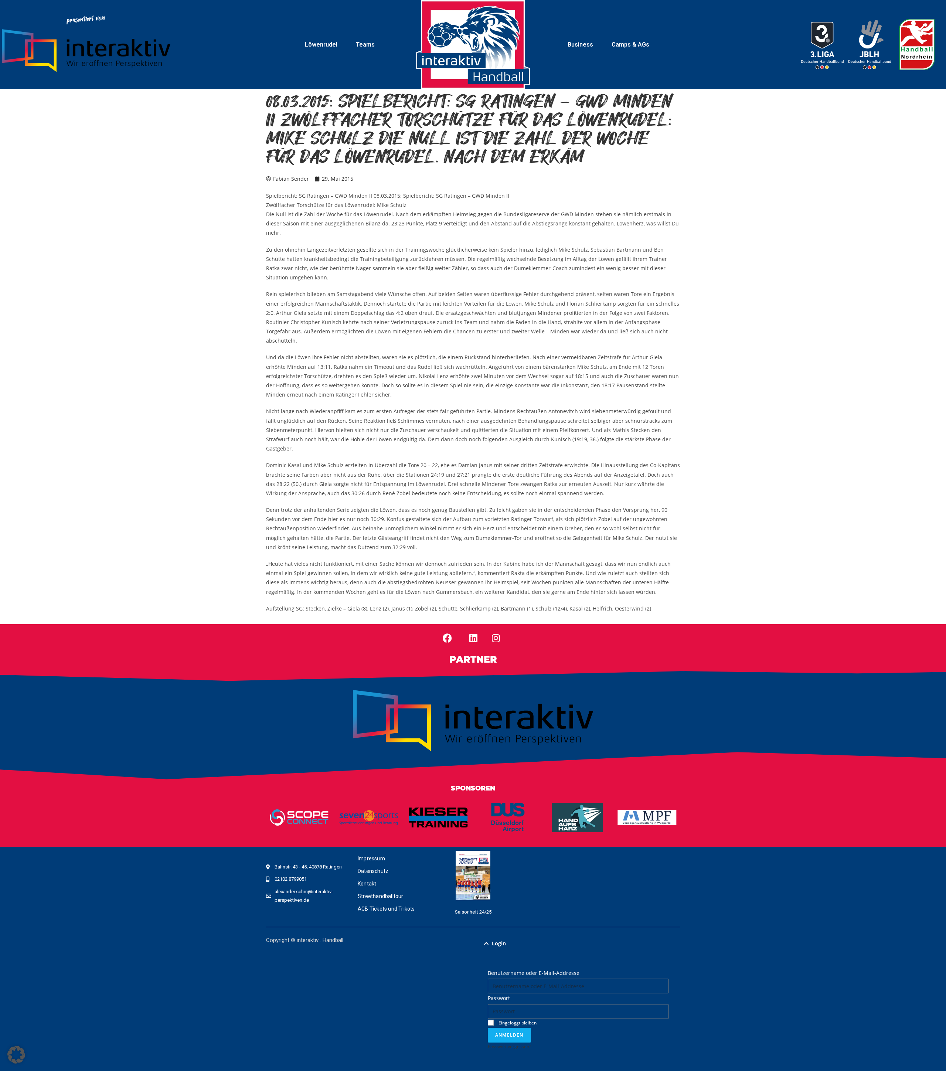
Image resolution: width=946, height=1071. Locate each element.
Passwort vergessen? (509, 1046)
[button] (578, 943)
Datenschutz (373, 871)
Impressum (371, 858)
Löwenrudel (321, 44)
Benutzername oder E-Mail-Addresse (533, 972)
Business (580, 44)
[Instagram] (496, 638)
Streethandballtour (381, 896)
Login (499, 943)
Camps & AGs (630, 44)
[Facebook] (447, 638)
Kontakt (367, 884)
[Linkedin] (473, 638)
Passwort (499, 998)
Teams (365, 44)
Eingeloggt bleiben (517, 1023)
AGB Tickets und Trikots (386, 909)
